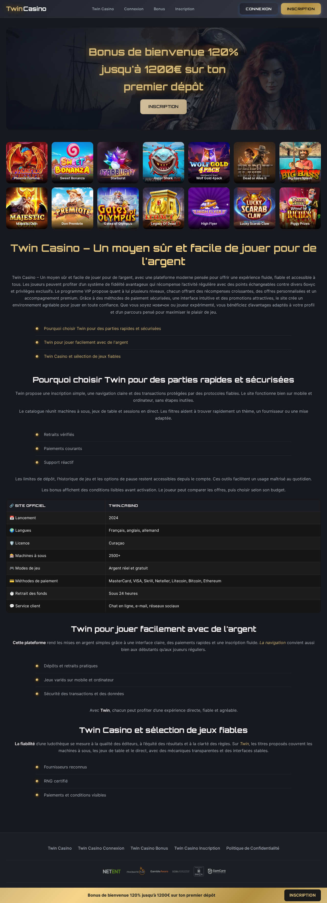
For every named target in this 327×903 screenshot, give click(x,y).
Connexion (134, 9)
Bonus (159, 9)
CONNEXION (259, 9)
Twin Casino (103, 9)
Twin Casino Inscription (197, 848)
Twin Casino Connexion (101, 848)
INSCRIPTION (301, 9)
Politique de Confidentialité (252, 848)
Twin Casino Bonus (149, 848)
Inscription (184, 9)
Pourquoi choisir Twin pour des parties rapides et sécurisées (102, 328)
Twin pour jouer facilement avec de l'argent (86, 342)
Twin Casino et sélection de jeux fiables (82, 356)
